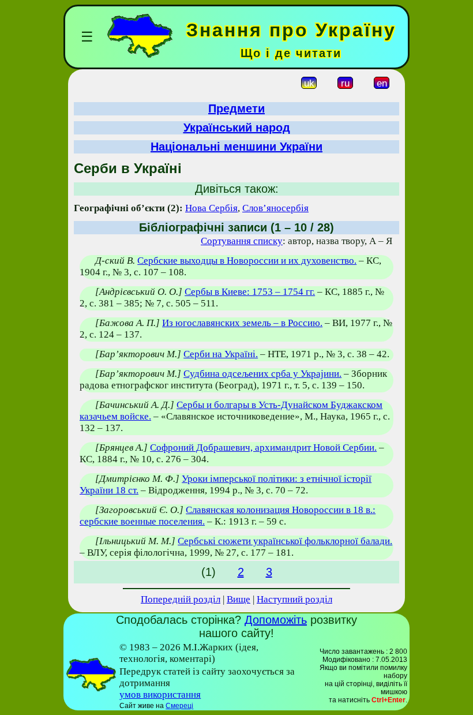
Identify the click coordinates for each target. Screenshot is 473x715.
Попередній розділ (180, 599)
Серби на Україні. (220, 354)
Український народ (236, 127)
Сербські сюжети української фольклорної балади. (285, 541)
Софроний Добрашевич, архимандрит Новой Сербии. (263, 447)
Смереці (179, 706)
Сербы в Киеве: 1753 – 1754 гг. (250, 291)
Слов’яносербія (275, 208)
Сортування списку (242, 240)
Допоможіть (276, 619)
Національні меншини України (236, 146)
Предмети (236, 108)
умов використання (160, 694)
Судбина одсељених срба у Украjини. (262, 373)
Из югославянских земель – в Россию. (242, 322)
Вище (238, 599)
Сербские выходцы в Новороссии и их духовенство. (246, 260)
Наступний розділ (294, 599)
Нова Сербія (211, 208)
